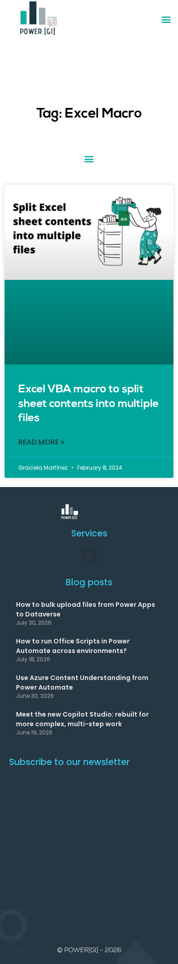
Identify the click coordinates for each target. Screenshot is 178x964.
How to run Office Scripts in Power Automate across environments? (73, 646)
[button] (165, 19)
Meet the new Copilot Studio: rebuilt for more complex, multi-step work (82, 719)
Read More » (41, 442)
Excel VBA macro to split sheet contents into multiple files (88, 403)
